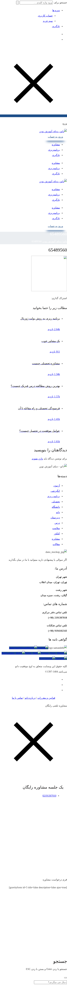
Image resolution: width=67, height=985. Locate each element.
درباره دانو (30, 698)
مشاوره (56, 144)
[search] (65, 977)
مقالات (56, 544)
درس (57, 523)
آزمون (56, 485)
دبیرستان (55, 517)
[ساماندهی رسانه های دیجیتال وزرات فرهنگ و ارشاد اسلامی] (57, 648)
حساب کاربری (45, 15)
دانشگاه (56, 507)
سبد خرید (48, 21)
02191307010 (49, 795)
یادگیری (56, 26)
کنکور (57, 533)
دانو (58, 512)
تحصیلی (56, 501)
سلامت (56, 528)
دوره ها (56, 10)
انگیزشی (55, 491)
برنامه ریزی (53, 496)
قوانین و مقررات (46, 698)
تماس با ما (17, 698)
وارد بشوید (37, 458)
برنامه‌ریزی (54, 150)
